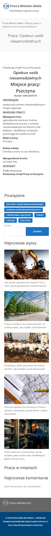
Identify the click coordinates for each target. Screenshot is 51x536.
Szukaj (7, 225)
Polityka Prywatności (20, 525)
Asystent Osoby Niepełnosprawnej (24, 204)
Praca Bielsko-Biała (12, 23)
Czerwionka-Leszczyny (18, 215)
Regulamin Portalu (36, 522)
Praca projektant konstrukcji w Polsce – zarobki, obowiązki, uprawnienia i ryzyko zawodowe (25, 410)
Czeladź (10, 220)
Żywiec (40, 215)
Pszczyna (25, 220)
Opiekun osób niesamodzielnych (23, 210)
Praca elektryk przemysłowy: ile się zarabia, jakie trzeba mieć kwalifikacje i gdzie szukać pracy (24, 455)
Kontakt (38, 525)
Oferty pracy (32, 23)
